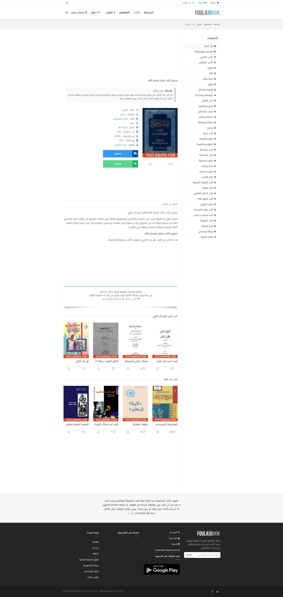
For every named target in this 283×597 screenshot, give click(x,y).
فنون (210, 84)
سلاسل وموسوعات (203, 51)
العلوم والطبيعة (204, 144)
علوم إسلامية (206, 138)
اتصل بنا (174, 532)
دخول (94, 12)
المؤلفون (124, 12)
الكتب (137, 12)
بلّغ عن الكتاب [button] (130, 299)
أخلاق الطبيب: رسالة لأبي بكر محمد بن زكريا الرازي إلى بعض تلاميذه (105, 361)
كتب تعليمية (206, 220)
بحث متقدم (187, 2)
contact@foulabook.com (165, 550)
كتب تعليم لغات (205, 198)
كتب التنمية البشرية (203, 182)
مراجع (199, 24)
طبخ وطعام (207, 226)
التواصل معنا (107, 299)
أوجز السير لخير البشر (167, 361)
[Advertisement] (121, 57)
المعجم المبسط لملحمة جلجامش (76, 425)
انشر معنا (173, 538)
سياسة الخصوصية (91, 566)
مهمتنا (213, 2)
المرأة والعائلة (205, 122)
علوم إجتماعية (206, 160)
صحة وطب (208, 78)
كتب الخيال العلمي (203, 193)
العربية (125, 110)
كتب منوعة (207, 188)
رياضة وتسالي (205, 231)
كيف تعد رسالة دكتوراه (106, 425)
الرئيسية (149, 12)
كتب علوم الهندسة (203, 209)
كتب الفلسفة (206, 155)
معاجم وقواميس (120, 119)
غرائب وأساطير (205, 111)
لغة (211, 73)
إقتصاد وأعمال (205, 89)
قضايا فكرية (207, 237)
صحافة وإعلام (206, 117)
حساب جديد (78, 12)
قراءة (118, 163)
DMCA (96, 554)
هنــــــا (131, 513)
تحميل (118, 153)
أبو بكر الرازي (120, 145)
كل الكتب (208, 46)
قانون (210, 68)
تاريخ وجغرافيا (206, 106)
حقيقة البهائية (140, 425)
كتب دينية (208, 133)
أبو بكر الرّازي (82, 361)
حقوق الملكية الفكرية (89, 560)
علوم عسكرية (206, 171)
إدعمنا (175, 544)
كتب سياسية (206, 149)
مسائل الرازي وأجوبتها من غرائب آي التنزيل (135, 361)
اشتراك (189, 555)
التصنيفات (208, 24)
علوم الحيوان (206, 204)
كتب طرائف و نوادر (203, 215)
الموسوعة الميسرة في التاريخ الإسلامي (165, 425)
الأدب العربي (206, 57)
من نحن (95, 548)
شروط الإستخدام (91, 571)
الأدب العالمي (206, 62)
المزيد (109, 12)
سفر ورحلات (207, 166)
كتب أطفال (207, 100)
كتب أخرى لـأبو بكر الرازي (165, 316)
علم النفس (207, 177)
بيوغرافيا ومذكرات (204, 95)
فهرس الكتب (93, 577)
